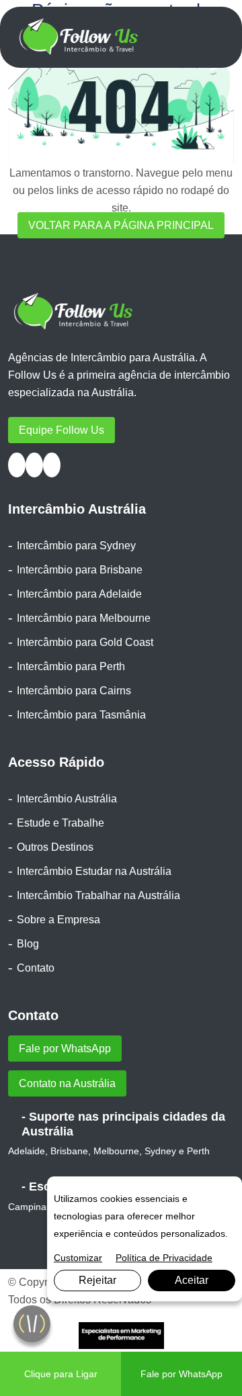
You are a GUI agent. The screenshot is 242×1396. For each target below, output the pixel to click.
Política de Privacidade (164, 1257)
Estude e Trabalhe (60, 823)
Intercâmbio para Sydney (76, 545)
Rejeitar (97, 1280)
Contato (35, 968)
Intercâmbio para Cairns (74, 690)
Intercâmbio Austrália (67, 798)
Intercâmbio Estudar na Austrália (94, 871)
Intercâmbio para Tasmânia (81, 714)
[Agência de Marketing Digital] (121, 1334)
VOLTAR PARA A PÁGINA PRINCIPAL (121, 225)
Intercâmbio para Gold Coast (85, 642)
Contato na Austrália (67, 1083)
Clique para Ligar (60, 1373)
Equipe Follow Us (61, 430)
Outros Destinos (55, 847)
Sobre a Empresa (58, 919)
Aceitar (191, 1280)
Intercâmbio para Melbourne (84, 618)
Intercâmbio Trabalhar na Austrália (98, 895)
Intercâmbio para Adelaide (79, 594)
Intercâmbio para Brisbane (80, 569)
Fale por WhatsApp (65, 1048)
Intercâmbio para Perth (71, 666)
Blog (28, 943)
